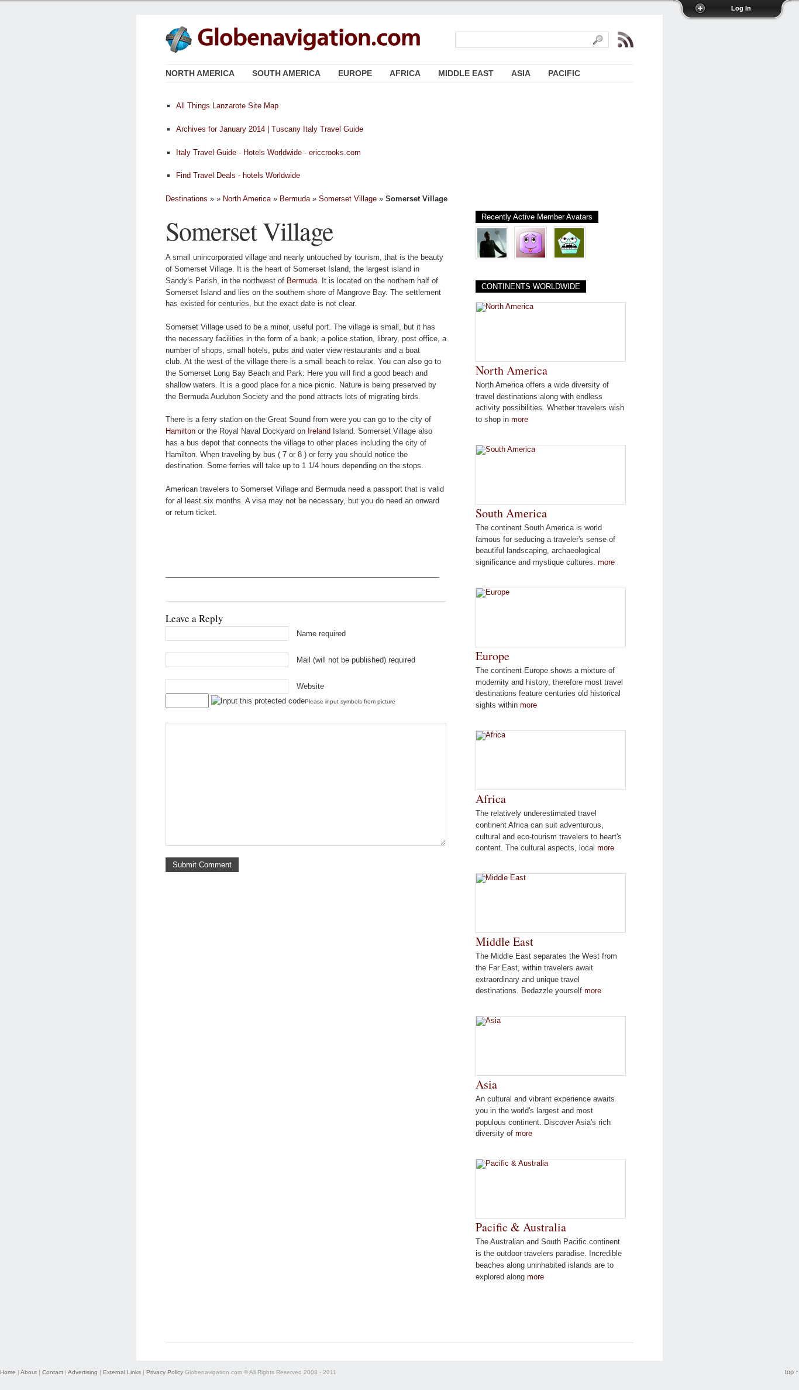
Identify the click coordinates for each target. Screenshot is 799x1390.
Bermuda (295, 198)
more (519, 419)
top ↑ (792, 1371)
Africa (491, 798)
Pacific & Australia (521, 1227)
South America (511, 513)
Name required (321, 633)
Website (310, 686)
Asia (486, 1084)
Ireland (319, 431)
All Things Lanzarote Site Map (227, 105)
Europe (492, 656)
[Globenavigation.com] (309, 38)
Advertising (83, 1372)
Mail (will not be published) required (356, 659)
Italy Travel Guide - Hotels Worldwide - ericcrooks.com (268, 152)
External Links (122, 1372)
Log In (741, 8)
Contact (52, 1372)
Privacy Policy (164, 1372)
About (28, 1372)
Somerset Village (348, 198)
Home (8, 1372)
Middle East (504, 941)
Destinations (187, 198)
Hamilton (180, 431)
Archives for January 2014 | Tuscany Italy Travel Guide (269, 129)
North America (247, 198)
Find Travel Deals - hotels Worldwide (238, 175)
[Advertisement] (302, 559)
